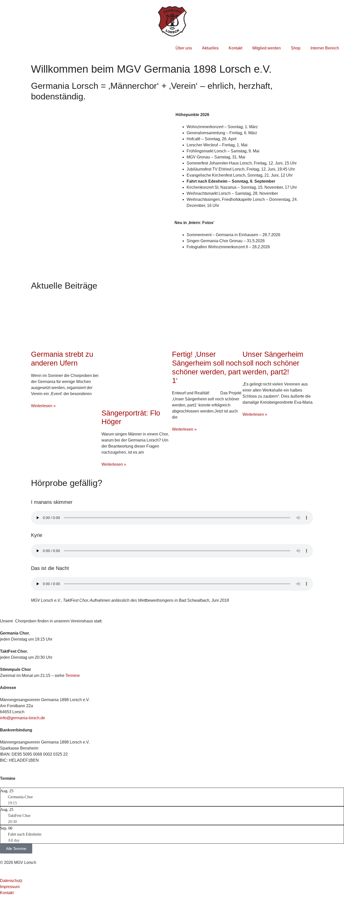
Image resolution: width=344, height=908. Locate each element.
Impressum (10, 887)
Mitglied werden (266, 48)
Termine (72, 675)
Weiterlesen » (43, 406)
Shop (295, 48)
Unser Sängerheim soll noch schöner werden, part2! (273, 363)
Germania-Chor (20, 797)
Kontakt (235, 48)
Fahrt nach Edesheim (24, 834)
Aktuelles (210, 48)
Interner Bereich (325, 48)
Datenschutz (11, 880)
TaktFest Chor (19, 815)
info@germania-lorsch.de (22, 718)
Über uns (184, 48)
